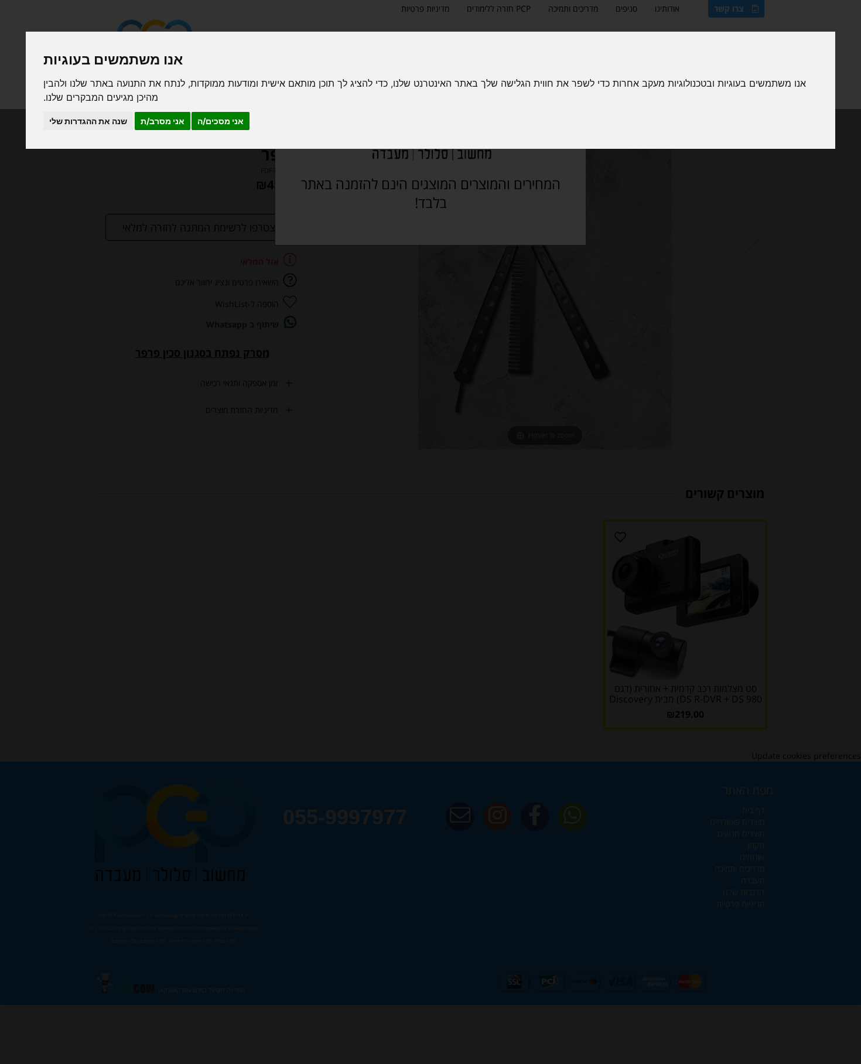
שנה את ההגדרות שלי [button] (88, 121)
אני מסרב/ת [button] (162, 121)
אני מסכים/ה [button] (220, 121)
